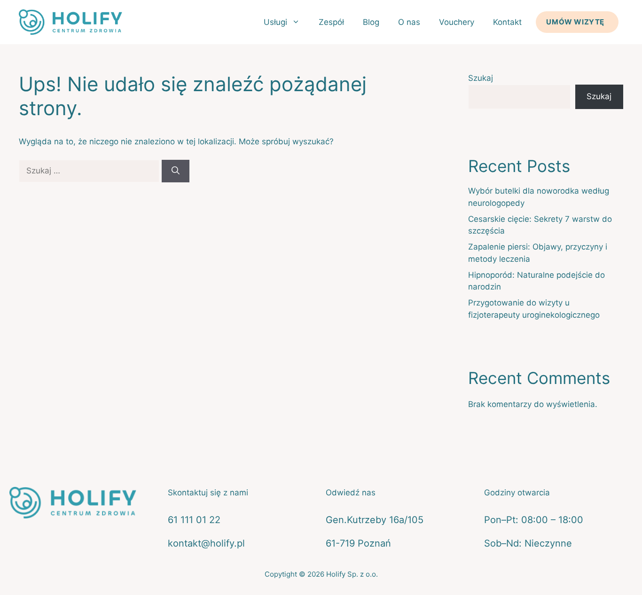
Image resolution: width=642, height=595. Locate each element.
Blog (371, 22)
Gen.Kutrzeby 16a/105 (374, 519)
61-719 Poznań (358, 543)
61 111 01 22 (194, 519)
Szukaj (480, 78)
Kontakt (507, 22)
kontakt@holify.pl (206, 543)
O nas (409, 22)
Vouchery (456, 22)
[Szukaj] (175, 171)
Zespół (331, 22)
